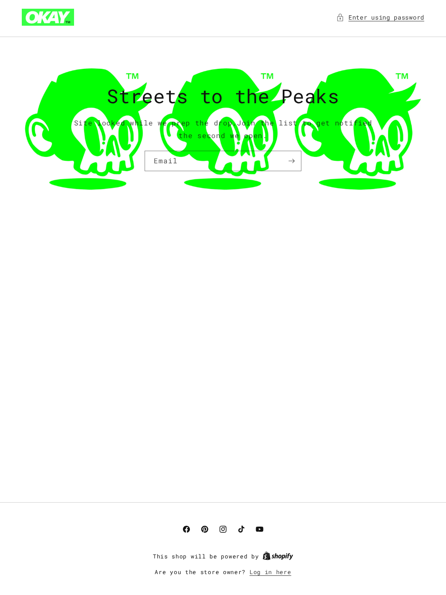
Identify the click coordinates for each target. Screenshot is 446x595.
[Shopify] (278, 556)
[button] (380, 17)
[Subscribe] (291, 161)
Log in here (270, 572)
